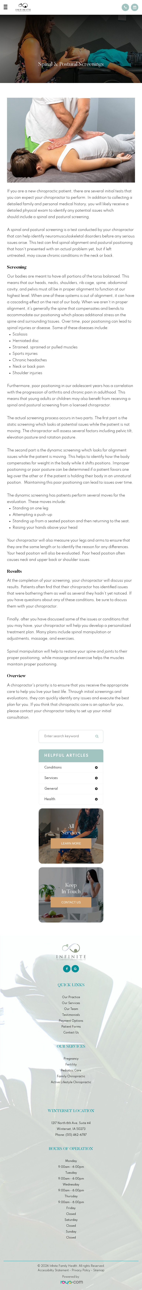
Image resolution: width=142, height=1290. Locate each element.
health (49, 799)
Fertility (71, 1064)
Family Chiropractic (71, 1076)
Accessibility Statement (53, 1270)
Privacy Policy (81, 1270)
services (51, 778)
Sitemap (98, 1270)
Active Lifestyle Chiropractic (71, 1082)
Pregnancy (71, 1058)
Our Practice (71, 997)
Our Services (71, 1003)
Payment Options (71, 1020)
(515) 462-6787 (76, 1135)
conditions (53, 767)
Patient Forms (71, 1026)
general (51, 788)
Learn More (71, 843)
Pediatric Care (71, 1070)
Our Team (71, 1009)
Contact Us (71, 902)
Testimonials (71, 1015)
